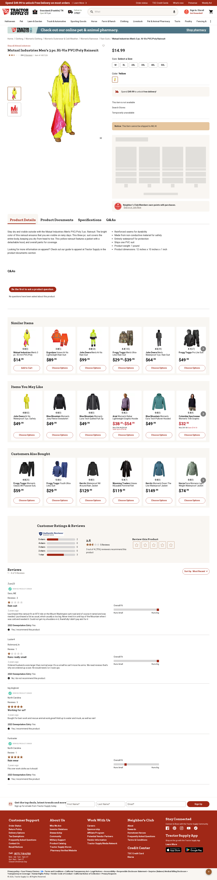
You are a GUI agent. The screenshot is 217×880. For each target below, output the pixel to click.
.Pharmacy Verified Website (63, 850)
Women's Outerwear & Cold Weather (61, 39)
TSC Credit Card (136, 853)
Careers (91, 826)
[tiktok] (196, 828)
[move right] (203, 348)
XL (124, 65)
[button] (86, 3)
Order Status (15, 826)
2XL (133, 65)
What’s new (178, 3)
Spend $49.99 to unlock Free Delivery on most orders (37, 2)
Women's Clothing (34, 39)
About (130, 826)
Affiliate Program (95, 833)
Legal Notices (96, 871)
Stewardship (56, 833)
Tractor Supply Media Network (102, 843)
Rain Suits (105, 39)
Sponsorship (93, 829)
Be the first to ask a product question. (33, 289)
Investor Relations (59, 829)
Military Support (58, 840)
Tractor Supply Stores (60, 847)
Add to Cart (26, 368)
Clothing (19, 39)
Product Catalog (58, 843)
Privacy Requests (109, 874)
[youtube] (188, 828)
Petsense (192, 3)
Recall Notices (16, 847)
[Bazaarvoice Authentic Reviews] (51, 534)
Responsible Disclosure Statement (132, 871)
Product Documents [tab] (56, 220)
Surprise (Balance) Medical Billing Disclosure (167, 871)
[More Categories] (210, 21)
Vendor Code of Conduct (61, 874)
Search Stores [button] (118, 107)
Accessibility (109, 871)
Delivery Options (17, 833)
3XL (143, 65)
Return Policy (15, 829)
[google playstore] (194, 849)
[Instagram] (181, 828)
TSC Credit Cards (160, 3)
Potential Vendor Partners (100, 836)
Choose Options (60, 368)
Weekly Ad (207, 3)
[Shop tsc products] (108, 30)
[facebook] (167, 828)
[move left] (13, 348)
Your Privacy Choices (30, 871)
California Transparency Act (77, 871)
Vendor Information (97, 840)
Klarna (131, 857)
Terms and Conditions (54, 871)
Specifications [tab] (89, 220)
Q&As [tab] (111, 220)
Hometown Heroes (137, 833)
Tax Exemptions (16, 836)
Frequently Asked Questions (22, 840)
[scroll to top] (209, 872)
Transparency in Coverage (19, 874)
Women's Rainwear (89, 39)
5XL (163, 65)
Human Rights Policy (40, 874)
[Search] (92, 12)
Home (10, 39)
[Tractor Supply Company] (15, 12)
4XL (153, 65)
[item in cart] (211, 12)
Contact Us (14, 843)
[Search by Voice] (174, 12)
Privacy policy (13, 871)
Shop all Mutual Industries (19, 46)
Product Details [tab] (23, 220)
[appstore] (174, 849)
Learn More (79, 3)
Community (55, 836)
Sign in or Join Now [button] (132, 207)
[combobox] (198, 571)
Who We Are (55, 826)
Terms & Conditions (137, 840)
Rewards (132, 829)
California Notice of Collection (87, 874)
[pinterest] (174, 828)
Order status (142, 3)
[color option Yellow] (115, 80)
